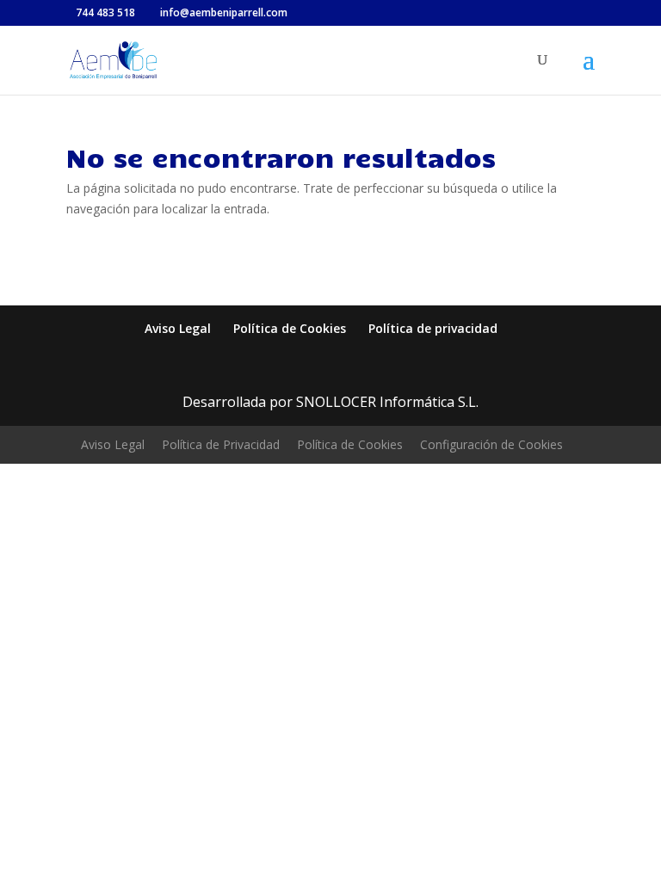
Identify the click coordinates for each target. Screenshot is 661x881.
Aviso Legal (178, 328)
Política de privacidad (432, 328)
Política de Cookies (289, 328)
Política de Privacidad (221, 444)
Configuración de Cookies (491, 444)
